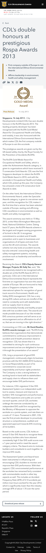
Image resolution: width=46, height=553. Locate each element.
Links (28, 547)
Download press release (14, 503)
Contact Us (10, 547)
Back (7, 23)
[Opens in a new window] (4, 82)
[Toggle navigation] (43, 4)
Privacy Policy (26, 550)
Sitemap (20, 547)
